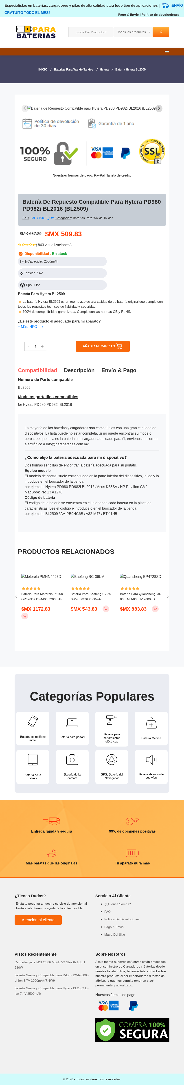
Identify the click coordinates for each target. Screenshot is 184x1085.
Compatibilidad (37, 370)
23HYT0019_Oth (43, 218)
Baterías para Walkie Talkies (73, 69)
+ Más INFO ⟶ (30, 327)
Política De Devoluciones (122, 919)
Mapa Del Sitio (114, 934)
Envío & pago (118, 370)
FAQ (107, 911)
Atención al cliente (38, 920)
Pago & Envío (128, 14)
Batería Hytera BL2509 (130, 69)
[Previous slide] (25, 108)
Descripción (79, 370)
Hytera (104, 69)
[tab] (90, 107)
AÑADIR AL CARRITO (99, 346)
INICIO (42, 69)
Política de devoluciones (161, 14)
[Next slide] (158, 108)
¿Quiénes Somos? (117, 904)
